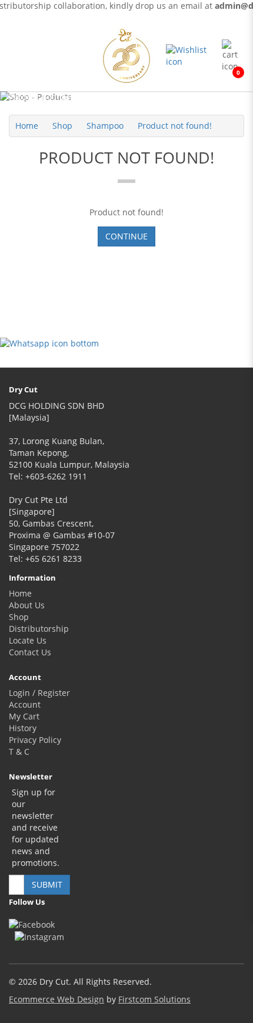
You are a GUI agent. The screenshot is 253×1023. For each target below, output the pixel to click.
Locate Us (27, 640)
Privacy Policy (35, 739)
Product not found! (175, 125)
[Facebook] (32, 924)
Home (26, 125)
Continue (126, 236)
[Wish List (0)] (191, 56)
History (22, 728)
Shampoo (105, 125)
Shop (62, 125)
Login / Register (39, 692)
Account (25, 704)
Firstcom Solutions (154, 999)
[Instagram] (39, 937)
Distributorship (39, 628)
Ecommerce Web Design (56, 999)
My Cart (24, 716)
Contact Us (30, 652)
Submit (47, 884)
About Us (27, 605)
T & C (19, 751)
